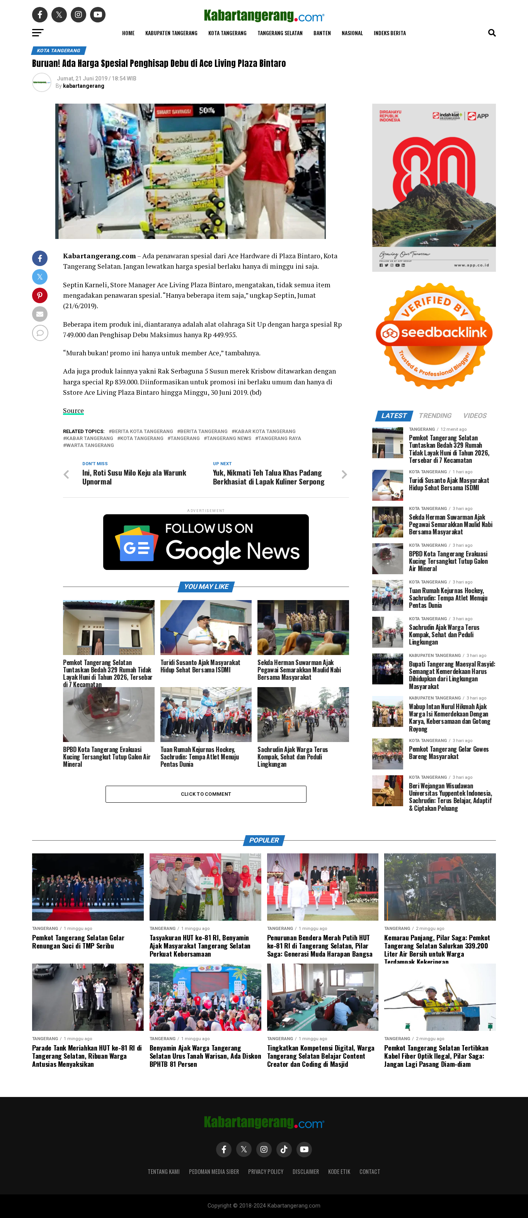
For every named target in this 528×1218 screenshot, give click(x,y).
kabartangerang (83, 86)
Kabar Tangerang (89, 438)
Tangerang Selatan (280, 33)
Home (128, 33)
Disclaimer (306, 1171)
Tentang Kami (164, 1171)
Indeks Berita (390, 33)
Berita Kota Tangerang (142, 431)
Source (73, 410)
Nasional (352, 33)
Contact (369, 1171)
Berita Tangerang (204, 431)
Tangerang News (229, 438)
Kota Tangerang (227, 33)
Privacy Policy (265, 1171)
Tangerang (185, 438)
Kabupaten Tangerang (171, 33)
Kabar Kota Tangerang (265, 431)
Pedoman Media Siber (214, 1171)
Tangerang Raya (279, 438)
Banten (322, 33)
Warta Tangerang (90, 445)
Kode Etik (339, 1171)
